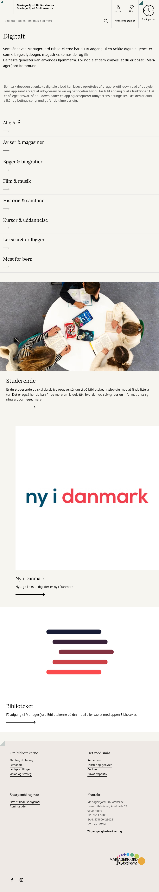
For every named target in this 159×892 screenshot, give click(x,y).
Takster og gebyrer (99, 765)
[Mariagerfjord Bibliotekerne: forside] (127, 858)
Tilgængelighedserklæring (104, 831)
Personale (16, 765)
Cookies (92, 769)
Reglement (94, 760)
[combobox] (55, 21)
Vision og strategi (21, 774)
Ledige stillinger (20, 769)
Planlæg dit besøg (21, 760)
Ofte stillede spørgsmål (25, 802)
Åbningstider (18, 807)
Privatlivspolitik (97, 774)
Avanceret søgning (125, 21)
